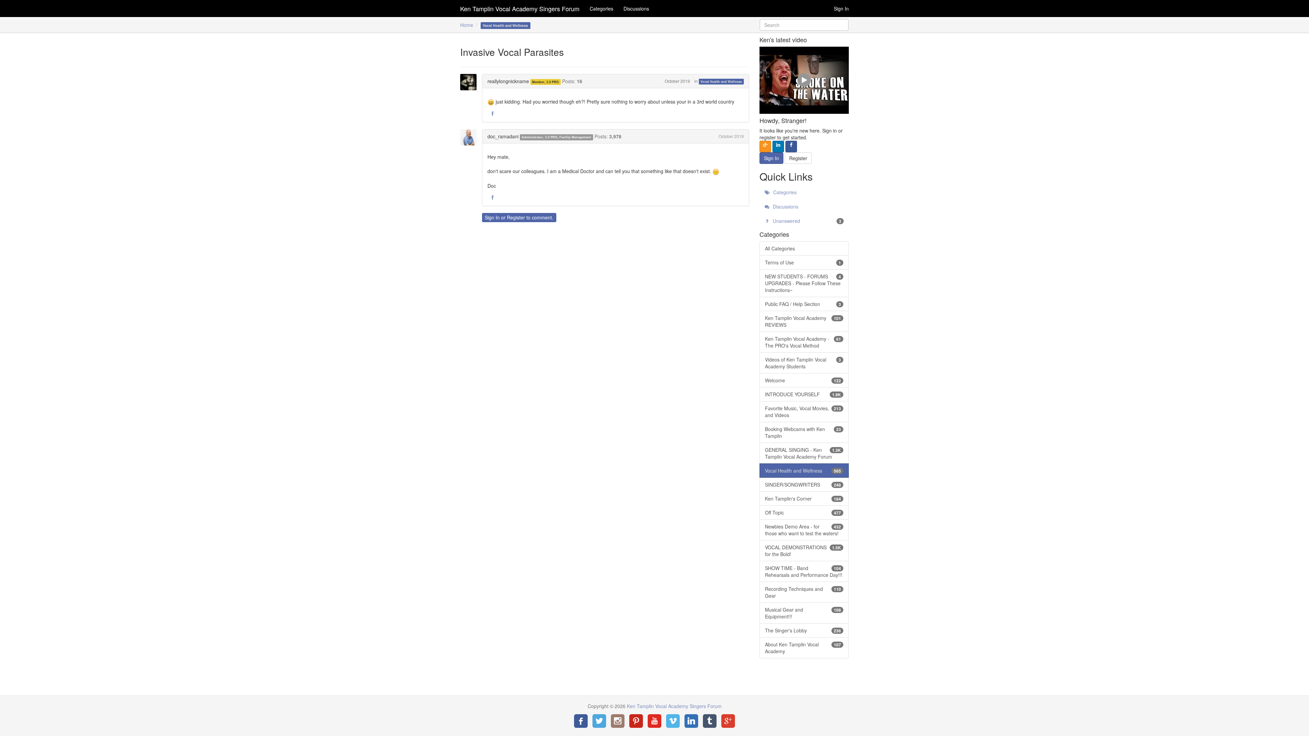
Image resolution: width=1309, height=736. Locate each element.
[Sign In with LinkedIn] (778, 146)
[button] (492, 114)
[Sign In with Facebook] (791, 146)
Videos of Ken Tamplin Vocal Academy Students (803, 363)
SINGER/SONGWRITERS (803, 484)
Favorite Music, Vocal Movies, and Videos (803, 411)
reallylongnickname (508, 81)
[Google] (728, 721)
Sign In (841, 8)
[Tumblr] (710, 721)
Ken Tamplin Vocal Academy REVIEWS (803, 321)
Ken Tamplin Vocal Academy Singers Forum (520, 8)
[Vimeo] (673, 721)
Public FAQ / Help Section (803, 304)
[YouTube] (654, 721)
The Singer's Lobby (803, 630)
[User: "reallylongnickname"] (470, 82)
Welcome (803, 380)
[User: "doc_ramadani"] (470, 137)
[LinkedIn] (691, 721)
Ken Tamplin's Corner (803, 498)
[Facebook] (581, 721)
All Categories (780, 248)
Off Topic (803, 512)
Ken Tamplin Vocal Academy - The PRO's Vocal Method (803, 342)
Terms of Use (803, 262)
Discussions (636, 8)
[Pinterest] (636, 721)
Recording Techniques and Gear (803, 592)
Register (516, 217)
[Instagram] (618, 721)
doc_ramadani (502, 136)
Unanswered (806, 220)
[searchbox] (804, 25)
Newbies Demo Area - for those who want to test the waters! (803, 530)
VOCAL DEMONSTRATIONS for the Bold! (803, 550)
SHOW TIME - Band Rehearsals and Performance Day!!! (803, 571)
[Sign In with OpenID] (765, 146)
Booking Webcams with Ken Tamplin (803, 432)
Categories (601, 8)
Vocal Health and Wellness (721, 81)
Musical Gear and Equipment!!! (803, 613)
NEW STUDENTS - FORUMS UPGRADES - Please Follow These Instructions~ (803, 283)
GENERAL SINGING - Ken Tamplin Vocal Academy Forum (803, 453)
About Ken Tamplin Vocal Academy (803, 648)
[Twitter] (599, 721)
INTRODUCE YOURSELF (803, 394)
